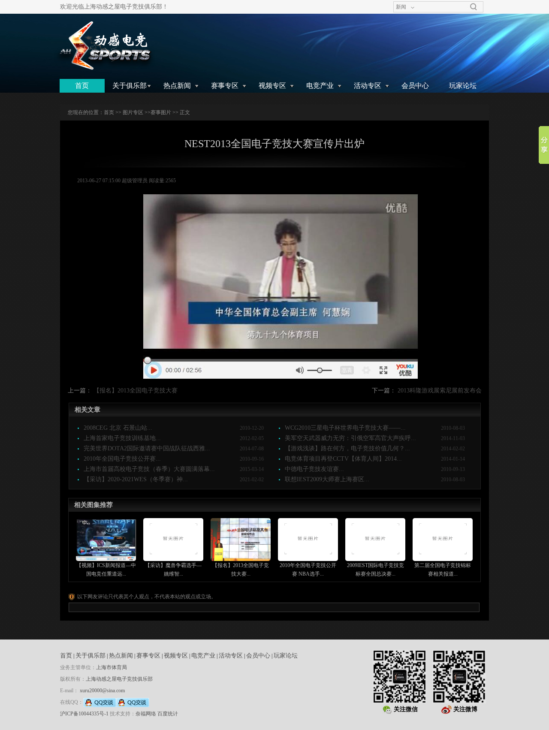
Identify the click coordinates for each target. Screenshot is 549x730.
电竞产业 (320, 85)
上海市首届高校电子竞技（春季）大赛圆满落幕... (149, 469)
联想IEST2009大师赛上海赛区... (327, 479)
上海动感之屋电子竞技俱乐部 (119, 679)
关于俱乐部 (129, 85)
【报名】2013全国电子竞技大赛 (136, 390)
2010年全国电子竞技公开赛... (122, 458)
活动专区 (367, 85)
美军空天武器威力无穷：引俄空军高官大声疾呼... (350, 438)
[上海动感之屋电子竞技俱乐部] (104, 46)
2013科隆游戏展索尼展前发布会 (440, 390)
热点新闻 (177, 85)
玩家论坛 (463, 85)
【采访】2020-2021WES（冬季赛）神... (136, 479)
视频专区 (272, 85)
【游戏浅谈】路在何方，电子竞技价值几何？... (347, 448)
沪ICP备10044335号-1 (84, 714)
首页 (82, 85)
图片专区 (133, 112)
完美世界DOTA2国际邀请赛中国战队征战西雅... (147, 448)
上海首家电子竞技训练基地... (122, 438)
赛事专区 (224, 85)
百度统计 (167, 714)
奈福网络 (146, 714)
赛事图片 (161, 112)
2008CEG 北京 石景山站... (118, 428)
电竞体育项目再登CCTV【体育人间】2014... (343, 458)
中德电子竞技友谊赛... (314, 469)
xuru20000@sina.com (102, 691)
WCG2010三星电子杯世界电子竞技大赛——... (345, 428)
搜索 (473, 7)
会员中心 (415, 85)
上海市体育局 (111, 667)
